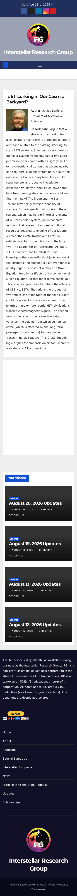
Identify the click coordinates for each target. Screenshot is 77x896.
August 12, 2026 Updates (34, 624)
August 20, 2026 (23, 509)
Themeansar (38, 889)
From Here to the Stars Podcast (25, 784)
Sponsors (9, 750)
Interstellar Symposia (17, 767)
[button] (72, 65)
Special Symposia (15, 758)
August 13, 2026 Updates (34, 584)
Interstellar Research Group (38, 52)
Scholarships (11, 802)
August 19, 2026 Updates (35, 543)
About (7, 741)
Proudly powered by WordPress (27, 884)
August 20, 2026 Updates (35, 503)
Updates (14, 498)
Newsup (60, 884)
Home (7, 732)
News (6, 776)
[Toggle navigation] (40, 65)
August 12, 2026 (23, 590)
